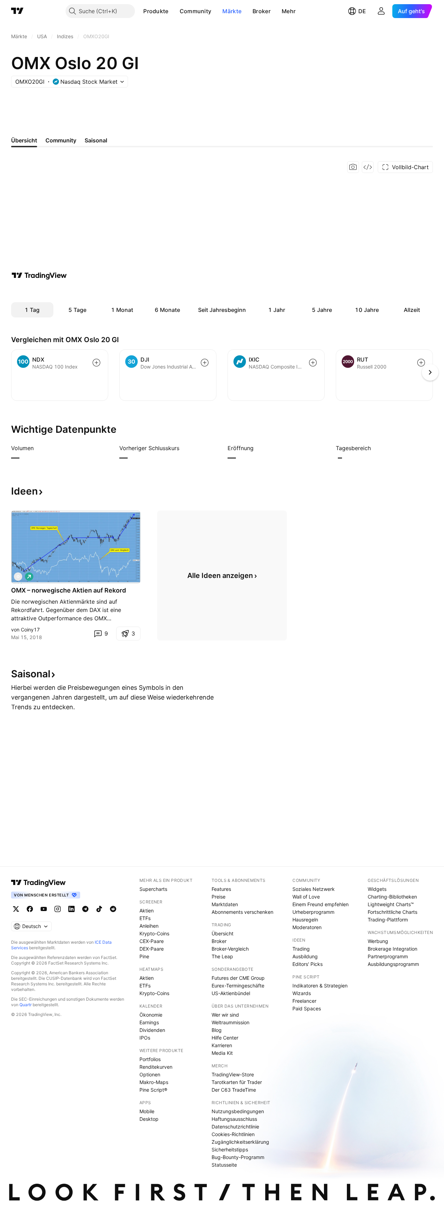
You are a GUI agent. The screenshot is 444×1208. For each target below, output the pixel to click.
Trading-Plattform (388, 919)
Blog (217, 1030)
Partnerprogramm (388, 956)
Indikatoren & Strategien (320, 985)
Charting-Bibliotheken (392, 897)
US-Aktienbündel (231, 993)
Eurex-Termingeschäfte (238, 985)
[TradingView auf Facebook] (30, 909)
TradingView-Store (233, 1074)
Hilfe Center (225, 1038)
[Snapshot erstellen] (353, 167)
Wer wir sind (225, 1015)
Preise (218, 897)
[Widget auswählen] (368, 167)
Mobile (146, 1111)
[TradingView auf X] (16, 909)
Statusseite (224, 1165)
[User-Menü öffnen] (381, 11)
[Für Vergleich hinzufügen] (96, 363)
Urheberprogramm (313, 912)
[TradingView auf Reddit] (113, 909)
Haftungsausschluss (234, 1119)
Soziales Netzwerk (313, 889)
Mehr (289, 11)
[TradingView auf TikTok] (99, 909)
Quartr (25, 1004)
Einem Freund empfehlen (320, 904)
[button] (174, 11)
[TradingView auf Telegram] (85, 909)
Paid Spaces (306, 1008)
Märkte (231, 11)
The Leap (222, 956)
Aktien (146, 910)
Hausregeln (305, 919)
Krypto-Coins (154, 933)
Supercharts (153, 889)
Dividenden (152, 1030)
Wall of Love (306, 897)
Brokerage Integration (392, 949)
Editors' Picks (307, 964)
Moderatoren (307, 927)
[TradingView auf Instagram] (57, 909)
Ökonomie (150, 1015)
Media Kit (222, 1053)
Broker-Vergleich (230, 949)
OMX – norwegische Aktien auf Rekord (68, 590)
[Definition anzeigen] (38, 448)
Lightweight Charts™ (391, 904)
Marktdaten (225, 904)
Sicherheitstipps (230, 1149)
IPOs (144, 1038)
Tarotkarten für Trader (237, 1082)
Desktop (149, 1119)
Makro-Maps (153, 1082)
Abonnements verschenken (242, 912)
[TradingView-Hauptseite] (38, 882)
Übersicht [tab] (24, 140)
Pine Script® (153, 1090)
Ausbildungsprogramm (393, 964)
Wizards (301, 993)
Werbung (378, 941)
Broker (262, 11)
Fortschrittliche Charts (392, 912)
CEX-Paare (151, 941)
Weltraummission (230, 1022)
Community (196, 11)
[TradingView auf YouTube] (44, 909)
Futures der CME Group (238, 978)
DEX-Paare (151, 949)
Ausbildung (305, 956)
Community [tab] (60, 140)
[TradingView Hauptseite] (17, 11)
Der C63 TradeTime (234, 1090)
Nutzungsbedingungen (238, 1111)
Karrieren (222, 1045)
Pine (144, 956)
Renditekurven (155, 1067)
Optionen (149, 1074)
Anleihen (149, 926)
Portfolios (150, 1059)
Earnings (149, 1022)
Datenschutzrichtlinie (235, 1127)
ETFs (145, 918)
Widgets (377, 889)
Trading (301, 949)
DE (362, 11)
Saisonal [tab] (96, 140)
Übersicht (222, 933)
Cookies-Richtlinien (233, 1134)
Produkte (155, 11)
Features (221, 889)
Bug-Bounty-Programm (238, 1157)
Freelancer (304, 1001)
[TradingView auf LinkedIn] (71, 909)
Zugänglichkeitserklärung (240, 1142)
